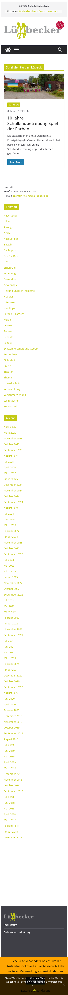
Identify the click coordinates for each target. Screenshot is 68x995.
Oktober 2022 (12, 588)
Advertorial (10, 215)
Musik (7, 319)
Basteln (8, 244)
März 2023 (10, 571)
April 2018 (10, 814)
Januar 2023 (11, 577)
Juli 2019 (9, 745)
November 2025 (13, 438)
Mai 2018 (9, 808)
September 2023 (13, 554)
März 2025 (10, 473)
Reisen (8, 331)
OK (34, 989)
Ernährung (10, 267)
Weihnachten (11, 400)
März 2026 (10, 432)
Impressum (10, 924)
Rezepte (8, 337)
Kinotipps (9, 308)
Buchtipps (10, 250)
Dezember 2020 (13, 675)
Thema (8, 377)
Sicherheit (10, 360)
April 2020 (10, 704)
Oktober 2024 (12, 496)
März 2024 (10, 525)
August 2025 (11, 455)
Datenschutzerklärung (17, 932)
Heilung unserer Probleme (19, 290)
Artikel (7, 233)
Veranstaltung (12, 389)
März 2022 (10, 612)
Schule (8, 342)
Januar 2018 (11, 831)
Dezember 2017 (13, 837)
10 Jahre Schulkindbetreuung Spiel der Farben (32, 123)
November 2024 (13, 490)
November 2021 (13, 629)
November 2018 (13, 779)
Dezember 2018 (13, 773)
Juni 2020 (9, 698)
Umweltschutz (12, 383)
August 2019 (11, 739)
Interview (9, 302)
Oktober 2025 (12, 444)
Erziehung (10, 273)
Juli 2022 (9, 600)
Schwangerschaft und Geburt (21, 348)
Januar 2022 (11, 623)
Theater (8, 371)
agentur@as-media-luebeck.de (30, 195)
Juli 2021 (9, 640)
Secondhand (11, 354)
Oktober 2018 (12, 785)
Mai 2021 (9, 652)
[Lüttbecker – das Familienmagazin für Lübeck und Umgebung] (8, 49)
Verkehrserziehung (15, 394)
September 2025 (13, 450)
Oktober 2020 (12, 681)
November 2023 (13, 542)
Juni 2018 (9, 802)
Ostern (8, 325)
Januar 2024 (11, 536)
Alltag (7, 221)
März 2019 (10, 768)
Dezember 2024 (13, 484)
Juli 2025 (9, 461)
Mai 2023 (9, 565)
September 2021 (13, 635)
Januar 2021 (11, 669)
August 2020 (11, 693)
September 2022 (13, 594)
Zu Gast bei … (12, 406)
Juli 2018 (9, 797)
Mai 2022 (9, 606)
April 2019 (10, 762)
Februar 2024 (11, 531)
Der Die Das (14, 105)
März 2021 (10, 658)
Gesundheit (10, 279)
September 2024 (13, 502)
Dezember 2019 (13, 716)
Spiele (7, 366)
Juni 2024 (9, 519)
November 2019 (13, 721)
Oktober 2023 (12, 548)
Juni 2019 (9, 750)
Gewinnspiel (11, 285)
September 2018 (13, 791)
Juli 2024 (9, 513)
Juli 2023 (9, 560)
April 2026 (10, 427)
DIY (6, 262)
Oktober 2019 (12, 727)
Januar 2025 (11, 479)
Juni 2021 (9, 646)
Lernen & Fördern (14, 314)
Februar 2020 (11, 710)
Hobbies (8, 296)
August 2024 (11, 508)
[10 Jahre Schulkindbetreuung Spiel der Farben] (34, 86)
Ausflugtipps (11, 238)
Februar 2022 (11, 617)
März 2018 (10, 820)
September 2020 (13, 687)
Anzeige (8, 227)
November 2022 (13, 583)
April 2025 (10, 467)
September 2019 (13, 733)
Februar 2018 (11, 826)
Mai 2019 (9, 756)
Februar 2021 (11, 664)
